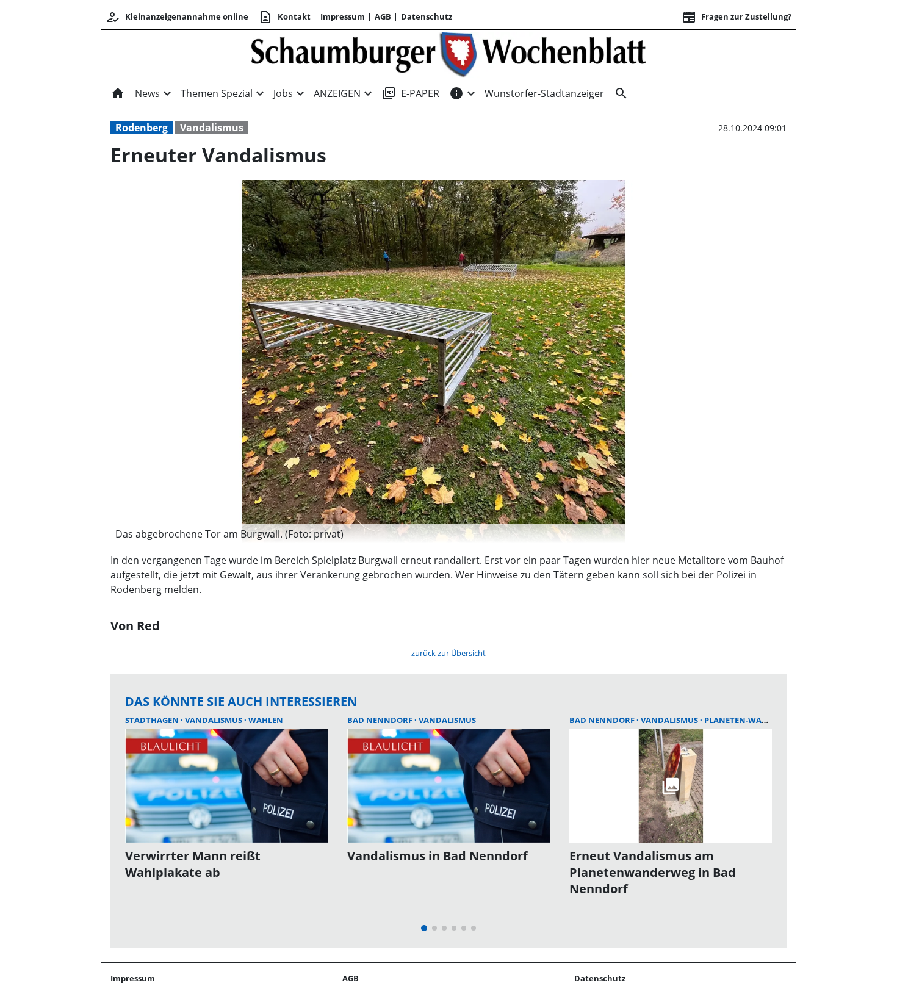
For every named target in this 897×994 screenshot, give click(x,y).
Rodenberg (141, 127)
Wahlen (265, 720)
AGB (383, 16)
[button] (433, 534)
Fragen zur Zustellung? (736, 17)
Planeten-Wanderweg (753, 720)
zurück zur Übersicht (448, 652)
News (147, 93)
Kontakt (284, 17)
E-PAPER (410, 93)
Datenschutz (426, 16)
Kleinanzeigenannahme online (177, 17)
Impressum (342, 16)
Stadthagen (153, 720)
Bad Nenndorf (380, 720)
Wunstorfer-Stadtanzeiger (544, 93)
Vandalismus (211, 127)
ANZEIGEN (337, 93)
